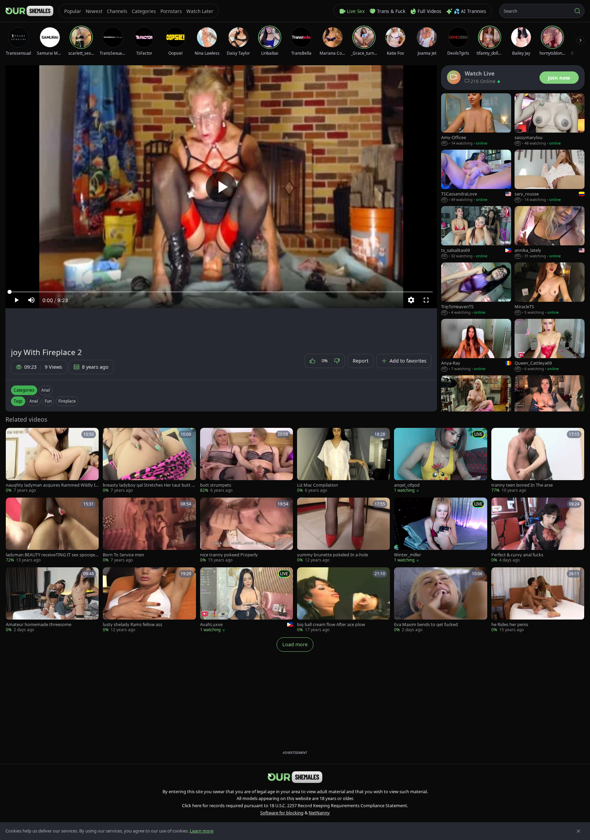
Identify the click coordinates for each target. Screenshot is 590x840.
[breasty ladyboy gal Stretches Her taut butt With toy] (149, 460)
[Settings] (411, 300)
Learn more (201, 831)
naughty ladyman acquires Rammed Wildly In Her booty (52, 485)
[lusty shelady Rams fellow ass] (149, 600)
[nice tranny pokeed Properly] (246, 530)
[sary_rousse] (550, 176)
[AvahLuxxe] (246, 600)
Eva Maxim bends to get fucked (426, 624)
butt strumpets (215, 485)
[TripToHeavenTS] (476, 288)
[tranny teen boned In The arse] (537, 460)
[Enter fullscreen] (426, 300)
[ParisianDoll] (550, 401)
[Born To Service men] (149, 530)
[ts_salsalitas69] (476, 232)
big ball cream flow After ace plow (331, 624)
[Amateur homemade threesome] (52, 600)
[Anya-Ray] (476, 345)
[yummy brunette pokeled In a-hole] (343, 530)
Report (360, 360)
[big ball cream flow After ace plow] (343, 600)
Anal (45, 390)
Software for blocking (282, 813)
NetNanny (319, 813)
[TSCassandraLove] (476, 176)
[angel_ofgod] (440, 460)
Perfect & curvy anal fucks (517, 555)
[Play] (221, 187)
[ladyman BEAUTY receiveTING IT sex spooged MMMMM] (52, 530)
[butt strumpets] (246, 460)
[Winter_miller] (440, 530)
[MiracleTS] (550, 288)
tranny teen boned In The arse (522, 485)
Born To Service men (123, 555)
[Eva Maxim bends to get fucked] (440, 600)
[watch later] (13, 435)
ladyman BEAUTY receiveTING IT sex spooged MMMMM (52, 555)
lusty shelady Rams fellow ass (132, 624)
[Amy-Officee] (476, 119)
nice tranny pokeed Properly (229, 555)
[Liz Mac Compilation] (343, 460)
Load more (295, 644)
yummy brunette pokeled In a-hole (332, 555)
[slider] (221, 292)
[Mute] (31, 300)
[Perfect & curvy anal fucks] (537, 530)
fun (48, 401)
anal (33, 401)
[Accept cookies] (578, 831)
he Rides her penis (509, 624)
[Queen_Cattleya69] (550, 345)
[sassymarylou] (550, 119)
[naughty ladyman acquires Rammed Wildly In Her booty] (52, 460)
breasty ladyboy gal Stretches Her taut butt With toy (149, 485)
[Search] (577, 11)
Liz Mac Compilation (317, 485)
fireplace (67, 401)
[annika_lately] (550, 232)
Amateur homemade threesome (38, 624)
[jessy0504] (476, 401)
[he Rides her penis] (537, 600)
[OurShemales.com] (29, 11)
